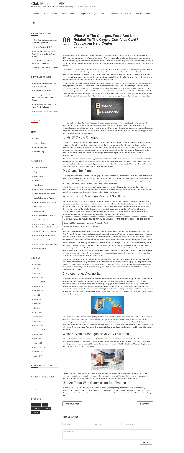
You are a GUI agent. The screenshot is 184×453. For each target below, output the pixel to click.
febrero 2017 (38, 356)
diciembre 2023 (39, 277)
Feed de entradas (40, 143)
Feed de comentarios (41, 147)
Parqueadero (85, 14)
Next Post (144, 404)
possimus (47, 408)
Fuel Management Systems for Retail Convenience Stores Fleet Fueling (43, 54)
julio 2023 (37, 295)
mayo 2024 (37, 264)
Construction (36, 408)
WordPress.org (39, 151)
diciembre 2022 (39, 325)
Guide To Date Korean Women (44, 193)
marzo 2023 (38, 312)
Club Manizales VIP (48, 3)
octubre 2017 (38, 351)
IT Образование (39, 207)
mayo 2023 (37, 303)
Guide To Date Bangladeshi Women (46, 189)
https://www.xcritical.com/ (135, 88)
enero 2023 (37, 321)
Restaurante (126, 14)
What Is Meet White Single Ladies (45, 215)
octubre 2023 (38, 286)
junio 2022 (37, 338)
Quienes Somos (100, 14)
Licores (63, 14)
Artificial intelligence (40, 167)
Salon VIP (139, 14)
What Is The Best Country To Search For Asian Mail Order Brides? (45, 225)
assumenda (36, 405)
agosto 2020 (38, 343)
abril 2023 (37, 308)
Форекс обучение (40, 248)
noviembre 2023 (39, 282)
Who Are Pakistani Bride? (42, 240)
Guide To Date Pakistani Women (45, 202)
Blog (35, 172)
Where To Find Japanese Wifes (44, 235)
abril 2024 (37, 269)
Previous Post (72, 404)
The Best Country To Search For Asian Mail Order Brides (44, 62)
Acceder (36, 138)
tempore (35, 412)
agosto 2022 (38, 334)
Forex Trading (38, 185)
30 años (36, 14)
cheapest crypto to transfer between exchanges (85, 60)
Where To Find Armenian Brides (45, 231)
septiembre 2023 (39, 290)
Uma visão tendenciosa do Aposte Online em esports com (44, 41)
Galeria (46, 14)
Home (54, 14)
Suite (148, 14)
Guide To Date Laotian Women (44, 198)
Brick (45, 405)
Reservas (114, 14)
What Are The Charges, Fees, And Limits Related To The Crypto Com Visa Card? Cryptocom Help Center (107, 39)
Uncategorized (39, 211)
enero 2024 (37, 273)
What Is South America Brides (44, 220)
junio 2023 (37, 299)
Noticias (73, 14)
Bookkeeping (38, 176)
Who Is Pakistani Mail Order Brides (46, 244)
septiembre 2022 (39, 330)
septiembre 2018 (39, 347)
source (95, 226)
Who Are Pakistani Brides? (43, 47)
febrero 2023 (38, 317)
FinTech (84, 47)
